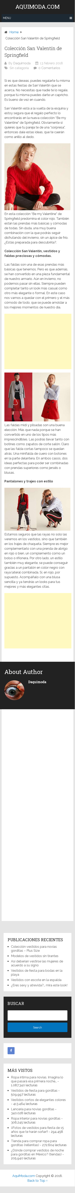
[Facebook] (11, 1050)
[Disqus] (37, 764)
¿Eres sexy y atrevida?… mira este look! (39, 985)
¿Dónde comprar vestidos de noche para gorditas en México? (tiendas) (37, 1152)
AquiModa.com (37, 7)
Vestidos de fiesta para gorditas (34, 1090)
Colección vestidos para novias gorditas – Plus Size (34, 948)
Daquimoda (22, 63)
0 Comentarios (49, 68)
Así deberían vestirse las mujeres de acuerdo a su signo (37, 963)
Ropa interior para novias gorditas (35, 1118)
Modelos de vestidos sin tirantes (34, 956)
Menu (7, 18)
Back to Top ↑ (37, 1181)
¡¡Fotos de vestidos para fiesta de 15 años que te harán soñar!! (37, 1130)
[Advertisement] (37, 341)
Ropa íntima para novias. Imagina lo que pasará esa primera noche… (37, 1079)
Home (14, 32)
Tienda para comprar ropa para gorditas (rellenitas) (34, 1143)
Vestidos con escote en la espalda (36, 980)
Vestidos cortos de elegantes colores (38, 1100)
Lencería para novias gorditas (32, 1109)
